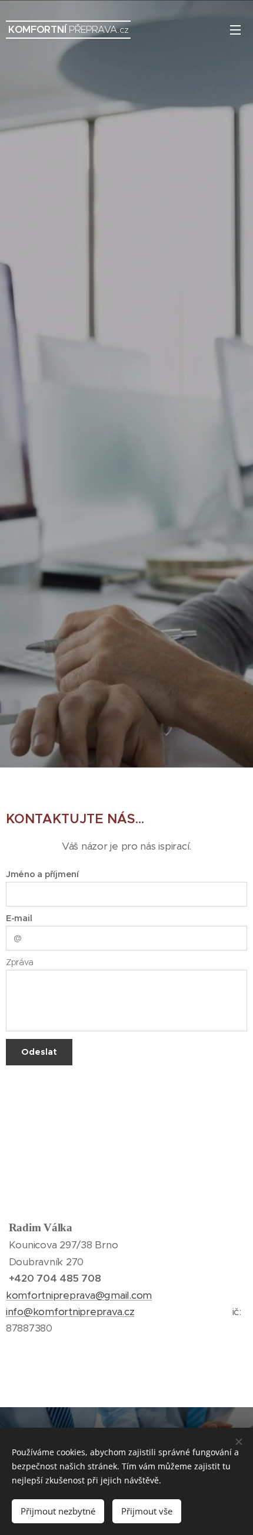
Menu (235, 29)
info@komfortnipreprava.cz (70, 1311)
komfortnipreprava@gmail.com (79, 1295)
